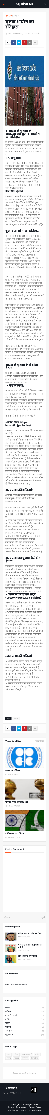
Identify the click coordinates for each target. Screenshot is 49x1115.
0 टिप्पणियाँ (35, 33)
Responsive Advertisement (24, 1073)
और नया (7, 917)
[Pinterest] (24, 42)
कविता (24, 1019)
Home (11, 1107)
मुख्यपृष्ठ (8, 16)
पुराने (43, 917)
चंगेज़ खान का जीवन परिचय (30, 934)
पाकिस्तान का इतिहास (14, 833)
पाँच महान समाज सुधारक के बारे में (30, 946)
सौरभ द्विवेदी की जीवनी (27, 956)
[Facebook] (13, 42)
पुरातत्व (24, 1027)
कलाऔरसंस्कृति (24, 1015)
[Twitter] (19, 42)
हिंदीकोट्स (24, 1035)
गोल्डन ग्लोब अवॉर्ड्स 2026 (16, 802)
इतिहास (16, 16)
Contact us (21, 1107)
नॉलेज (24, 1023)
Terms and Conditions (30, 1110)
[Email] (29, 42)
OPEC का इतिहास (12, 770)
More (24, 1007)
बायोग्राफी (24, 1031)
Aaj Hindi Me (24, 4)
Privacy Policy (35, 1107)
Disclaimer (13, 1110)
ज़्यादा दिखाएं (39, 741)
